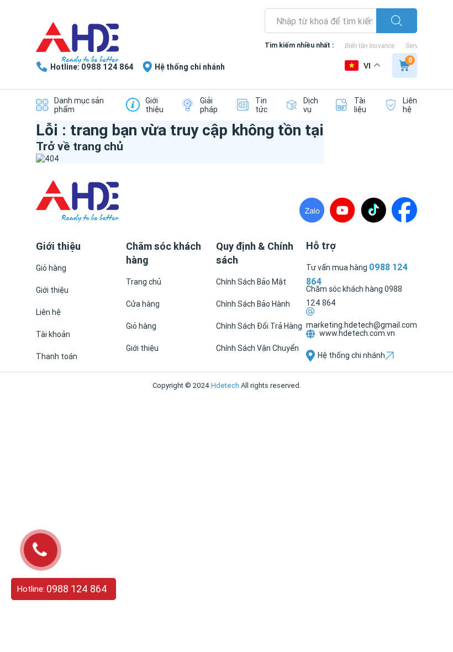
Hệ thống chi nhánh (351, 355)
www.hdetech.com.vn (356, 333)
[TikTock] (373, 210)
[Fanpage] (404, 210)
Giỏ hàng (51, 268)
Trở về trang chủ (79, 146)
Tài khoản (53, 334)
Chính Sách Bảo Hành (253, 304)
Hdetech (225, 385)
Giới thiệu (52, 290)
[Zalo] (311, 210)
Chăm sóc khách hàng (345, 289)
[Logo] (77, 44)
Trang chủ (143, 282)
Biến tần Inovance (369, 45)
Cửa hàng (143, 304)
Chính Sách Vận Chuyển (257, 348)
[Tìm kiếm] (396, 20)
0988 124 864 (76, 588)
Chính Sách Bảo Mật (251, 282)
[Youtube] (342, 210)
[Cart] (404, 65)
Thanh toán (56, 356)
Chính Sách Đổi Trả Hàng (259, 326)
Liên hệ (48, 312)
